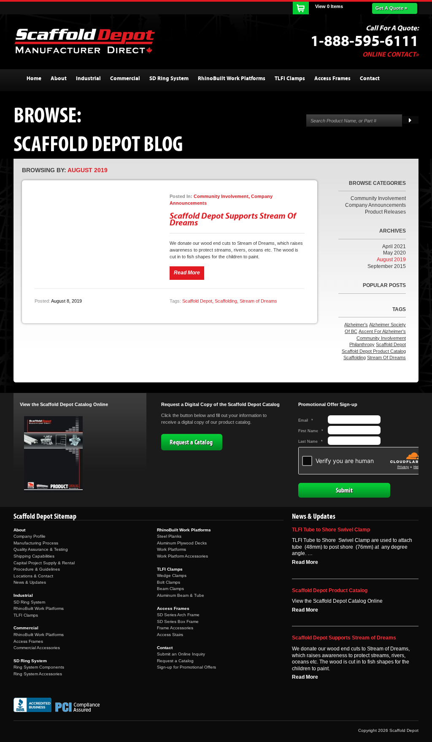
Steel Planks (169, 536)
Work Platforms (171, 549)
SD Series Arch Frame (178, 614)
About (19, 530)
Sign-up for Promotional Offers (186, 667)
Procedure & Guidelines (37, 569)
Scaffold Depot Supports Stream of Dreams (233, 219)
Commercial (26, 628)
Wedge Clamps (171, 575)
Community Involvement (378, 198)
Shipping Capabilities (34, 556)
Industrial (23, 595)
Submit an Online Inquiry (181, 654)
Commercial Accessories (37, 647)
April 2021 (394, 246)
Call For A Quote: (392, 28)
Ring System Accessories (38, 674)
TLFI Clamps (26, 615)
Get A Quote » (391, 8)
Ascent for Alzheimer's (382, 331)
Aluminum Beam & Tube (180, 595)
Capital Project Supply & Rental (44, 563)
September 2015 (386, 266)
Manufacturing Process (36, 543)
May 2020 (394, 253)
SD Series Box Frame (178, 621)
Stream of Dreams (258, 300)
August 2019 (391, 260)
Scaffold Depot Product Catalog (374, 351)
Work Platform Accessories (182, 556)
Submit (344, 490)
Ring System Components (39, 667)
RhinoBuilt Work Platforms (39, 608)
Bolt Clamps (168, 582)
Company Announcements (375, 205)
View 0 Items (329, 6)
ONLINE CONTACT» (390, 54)
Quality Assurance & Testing (41, 549)
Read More (305, 562)
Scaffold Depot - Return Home (84, 41)
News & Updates (30, 582)
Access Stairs (170, 634)
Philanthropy (362, 344)
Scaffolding (226, 300)
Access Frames (28, 641)
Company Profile (30, 536)
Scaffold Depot (197, 300)
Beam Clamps (170, 588)
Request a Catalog (191, 442)
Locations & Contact (33, 576)
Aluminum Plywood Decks (182, 543)
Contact (165, 647)
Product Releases (385, 212)
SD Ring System (29, 602)
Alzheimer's (356, 324)
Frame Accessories (175, 628)
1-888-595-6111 (364, 41)
